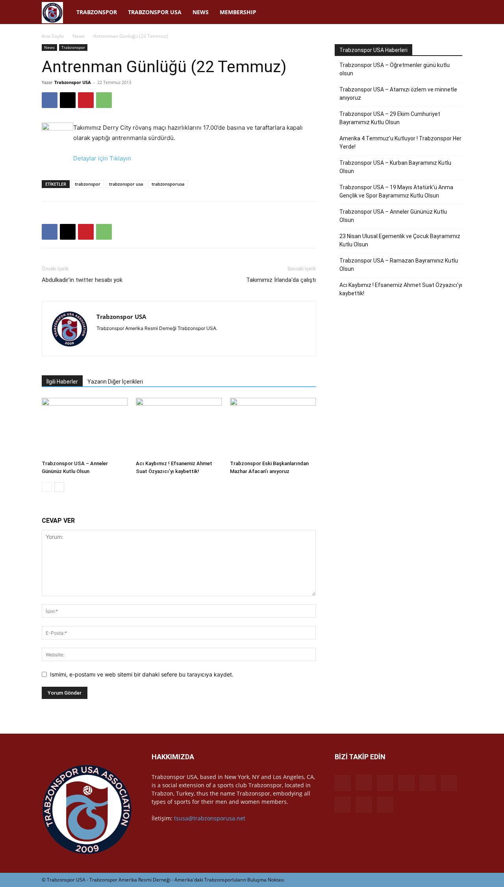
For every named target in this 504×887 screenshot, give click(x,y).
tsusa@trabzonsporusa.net (209, 818)
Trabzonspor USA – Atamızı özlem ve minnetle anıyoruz (398, 93)
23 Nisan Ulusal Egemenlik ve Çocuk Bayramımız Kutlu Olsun (399, 240)
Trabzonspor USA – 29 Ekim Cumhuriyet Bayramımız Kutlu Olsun (389, 118)
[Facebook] (328, 12)
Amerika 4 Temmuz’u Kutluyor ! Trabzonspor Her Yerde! (400, 142)
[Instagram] (342, 12)
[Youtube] (435, 12)
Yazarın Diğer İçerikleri (115, 381)
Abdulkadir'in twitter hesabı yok (82, 279)
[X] (422, 12)
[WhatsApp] (104, 100)
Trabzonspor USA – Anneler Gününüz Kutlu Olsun (393, 216)
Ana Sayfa (53, 36)
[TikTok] (395, 12)
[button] (452, 13)
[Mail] (368, 12)
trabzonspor (87, 184)
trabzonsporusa (168, 184)
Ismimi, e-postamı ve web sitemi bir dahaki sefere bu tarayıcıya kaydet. (141, 674)
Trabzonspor (96, 12)
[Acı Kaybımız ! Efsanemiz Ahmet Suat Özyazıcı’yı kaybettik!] (179, 427)
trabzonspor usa (126, 184)
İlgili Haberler (62, 381)
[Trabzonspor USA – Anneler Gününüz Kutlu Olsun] (85, 427)
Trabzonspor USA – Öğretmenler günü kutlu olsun (394, 69)
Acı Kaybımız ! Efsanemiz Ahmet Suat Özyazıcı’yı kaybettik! (400, 289)
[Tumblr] (409, 12)
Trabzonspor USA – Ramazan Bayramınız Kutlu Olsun (398, 264)
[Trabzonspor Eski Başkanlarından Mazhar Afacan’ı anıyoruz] (273, 427)
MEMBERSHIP (238, 12)
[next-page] (59, 487)
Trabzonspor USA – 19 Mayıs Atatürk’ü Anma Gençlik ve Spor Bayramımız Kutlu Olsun (396, 191)
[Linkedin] (355, 12)
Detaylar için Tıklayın (102, 158)
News (201, 12)
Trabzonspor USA (155, 12)
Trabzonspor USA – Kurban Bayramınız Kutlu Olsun (395, 167)
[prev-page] (47, 487)
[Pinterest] (382, 12)
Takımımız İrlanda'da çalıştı (281, 279)
